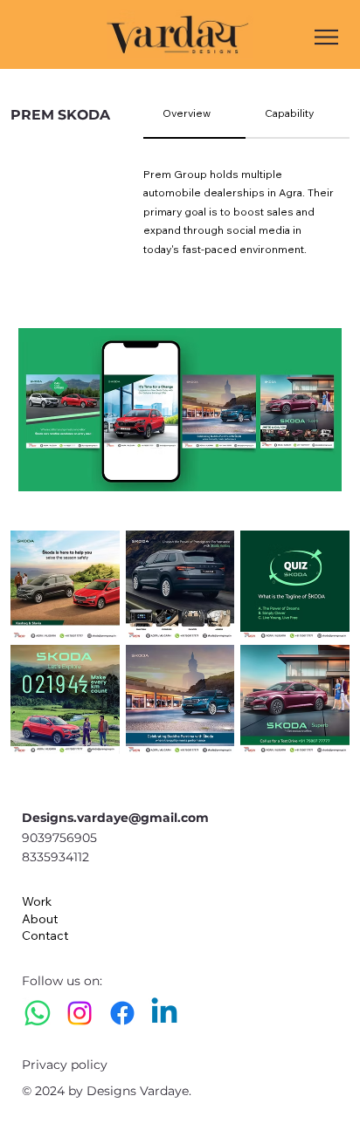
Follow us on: (64, 981)
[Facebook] (122, 1013)
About (40, 919)
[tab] (194, 115)
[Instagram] (79, 1013)
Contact (45, 935)
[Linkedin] (164, 1013)
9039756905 (59, 838)
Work (37, 901)
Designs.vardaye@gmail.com (115, 817)
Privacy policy (64, 1064)
